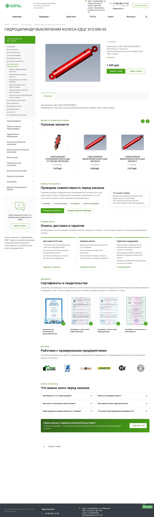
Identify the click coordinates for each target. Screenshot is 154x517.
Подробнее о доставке (51, 267)
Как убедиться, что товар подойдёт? (57, 396)
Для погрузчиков (13, 103)
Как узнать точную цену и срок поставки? (59, 403)
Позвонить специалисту (52, 210)
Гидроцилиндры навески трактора (17, 76)
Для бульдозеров (13, 109)
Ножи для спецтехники (15, 176)
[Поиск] (146, 16)
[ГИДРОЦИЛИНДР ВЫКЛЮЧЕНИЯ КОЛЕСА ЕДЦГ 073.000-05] (72, 63)
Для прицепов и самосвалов (17, 115)
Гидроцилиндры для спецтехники (14, 40)
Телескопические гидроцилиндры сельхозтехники (20, 96)
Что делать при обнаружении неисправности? (116, 411)
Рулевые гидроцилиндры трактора (17, 70)
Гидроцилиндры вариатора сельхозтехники (18, 91)
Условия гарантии (123, 267)
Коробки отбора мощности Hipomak (17, 188)
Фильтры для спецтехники (16, 171)
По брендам (11, 46)
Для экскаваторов (13, 52)
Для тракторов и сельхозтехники (13, 65)
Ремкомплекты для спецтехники (14, 164)
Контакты (131, 17)
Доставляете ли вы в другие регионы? (113, 403)
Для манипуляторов (14, 58)
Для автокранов (12, 49)
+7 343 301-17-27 (121, 3)
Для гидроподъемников (15, 61)
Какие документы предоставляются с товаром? (62, 411)
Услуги (111, 17)
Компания (17, 17)
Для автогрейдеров (14, 55)
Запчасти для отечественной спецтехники (18, 151)
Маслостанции (12, 157)
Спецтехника (11, 182)
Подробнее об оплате (88, 267)
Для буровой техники (14, 106)
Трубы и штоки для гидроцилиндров (14, 128)
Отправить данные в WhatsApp (79, 210)
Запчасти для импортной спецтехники (16, 143)
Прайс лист (71, 17)
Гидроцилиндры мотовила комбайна (18, 81)
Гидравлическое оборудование (13, 135)
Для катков (11, 112)
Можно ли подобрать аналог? (110, 396)
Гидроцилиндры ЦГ (14, 121)
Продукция (44, 17)
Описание (48, 96)
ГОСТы (93, 17)
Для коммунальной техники (16, 100)
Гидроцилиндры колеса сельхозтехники (17, 86)
